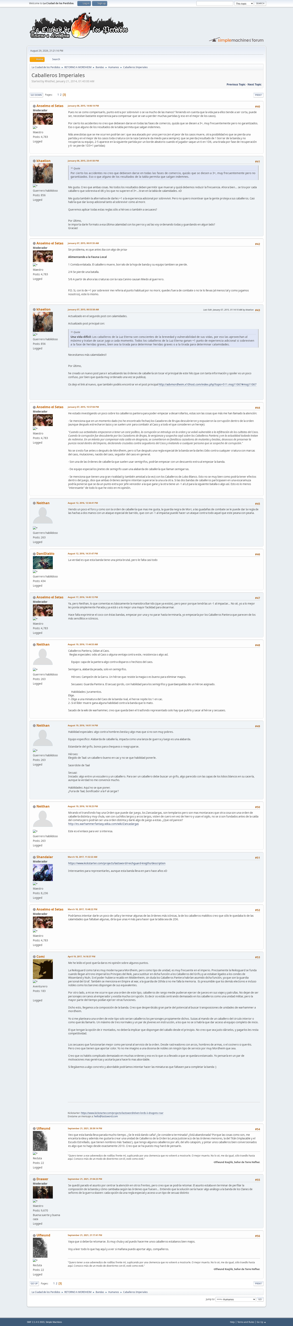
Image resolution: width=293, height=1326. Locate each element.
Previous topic (236, 84)
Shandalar (44, 857)
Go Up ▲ (261, 1321)
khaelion (43, 161)
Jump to (210, 1299)
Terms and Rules (245, 1321)
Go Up (34, 1283)
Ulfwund (43, 1128)
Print (258, 94)
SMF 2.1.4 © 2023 (35, 1322)
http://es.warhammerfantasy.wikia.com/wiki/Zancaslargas (103, 824)
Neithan (43, 503)
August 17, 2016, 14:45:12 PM (83, 597)
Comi (40, 956)
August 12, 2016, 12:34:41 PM (83, 502)
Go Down (36, 94)
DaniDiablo (45, 553)
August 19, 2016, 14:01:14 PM (83, 725)
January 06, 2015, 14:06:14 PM (83, 105)
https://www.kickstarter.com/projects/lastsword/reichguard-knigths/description (116, 863)
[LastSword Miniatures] (34, 995)
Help (232, 1321)
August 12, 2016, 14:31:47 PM (83, 553)
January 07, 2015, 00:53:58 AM (83, 309)
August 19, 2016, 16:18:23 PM (83, 806)
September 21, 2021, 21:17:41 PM (85, 1235)
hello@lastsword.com (106, 1116)
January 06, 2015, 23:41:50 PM (83, 160)
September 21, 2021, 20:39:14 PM (85, 1128)
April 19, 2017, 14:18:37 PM (81, 956)
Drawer (42, 1179)
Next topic (255, 84)
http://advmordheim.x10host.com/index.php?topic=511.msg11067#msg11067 (208, 384)
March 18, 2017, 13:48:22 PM (82, 909)
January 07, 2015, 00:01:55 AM (83, 243)
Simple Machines (54, 1322)
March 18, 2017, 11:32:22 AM (82, 856)
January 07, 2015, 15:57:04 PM (83, 406)
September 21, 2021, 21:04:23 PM (85, 1178)
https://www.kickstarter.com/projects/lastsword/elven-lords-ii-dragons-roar (122, 1113)
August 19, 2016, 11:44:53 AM (83, 644)
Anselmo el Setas (49, 106)
